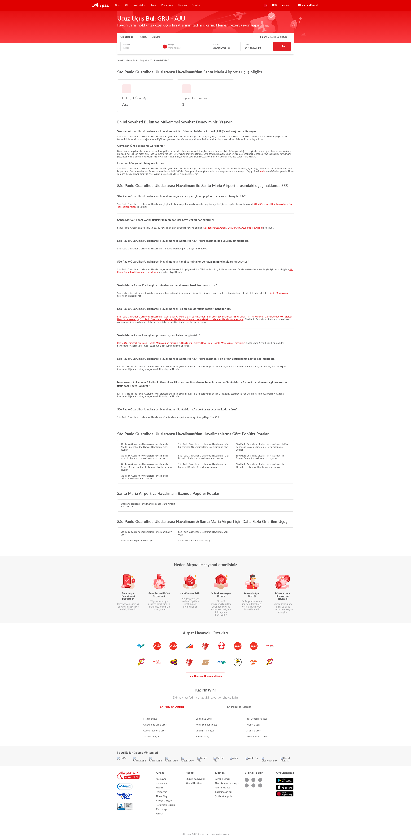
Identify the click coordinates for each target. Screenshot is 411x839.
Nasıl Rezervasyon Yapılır (227, 783)
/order (262, 171)
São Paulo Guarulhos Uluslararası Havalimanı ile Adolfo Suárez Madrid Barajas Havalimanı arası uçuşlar (144, 447)
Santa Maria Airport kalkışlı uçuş (137, 541)
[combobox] (142, 48)
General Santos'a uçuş (154, 731)
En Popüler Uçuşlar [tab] (172, 706)
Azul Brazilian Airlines (277, 204)
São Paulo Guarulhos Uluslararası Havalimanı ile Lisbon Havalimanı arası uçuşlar (144, 477)
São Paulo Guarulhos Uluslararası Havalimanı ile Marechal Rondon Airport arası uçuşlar (202, 465)
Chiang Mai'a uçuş (205, 731)
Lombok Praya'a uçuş (257, 737)
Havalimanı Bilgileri (165, 805)
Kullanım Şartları (223, 792)
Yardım (285, 5)
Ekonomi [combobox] (156, 37)
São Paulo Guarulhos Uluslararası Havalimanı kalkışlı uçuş (147, 533)
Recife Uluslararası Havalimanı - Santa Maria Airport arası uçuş (148, 343)
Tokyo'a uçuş (202, 737)
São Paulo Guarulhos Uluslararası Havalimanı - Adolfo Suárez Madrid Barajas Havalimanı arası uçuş (167, 317)
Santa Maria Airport (279, 293)
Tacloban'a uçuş (151, 737)
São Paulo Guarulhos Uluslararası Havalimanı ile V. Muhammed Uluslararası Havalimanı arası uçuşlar (203, 445)
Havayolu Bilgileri (164, 801)
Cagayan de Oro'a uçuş (155, 725)
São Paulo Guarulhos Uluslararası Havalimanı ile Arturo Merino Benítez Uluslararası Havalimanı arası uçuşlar (146, 467)
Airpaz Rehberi (222, 779)
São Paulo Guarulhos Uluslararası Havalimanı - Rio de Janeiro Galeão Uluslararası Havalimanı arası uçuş (192, 319)
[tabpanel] (205, 724)
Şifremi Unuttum (193, 783)
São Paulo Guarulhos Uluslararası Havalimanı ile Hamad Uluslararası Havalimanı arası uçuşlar (144, 457)
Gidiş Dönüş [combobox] (126, 37)
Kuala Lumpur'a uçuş (206, 725)
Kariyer (159, 814)
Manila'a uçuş (150, 719)
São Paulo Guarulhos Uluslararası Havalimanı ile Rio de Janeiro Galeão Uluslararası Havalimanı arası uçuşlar (262, 447)
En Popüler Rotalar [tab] (239, 706)
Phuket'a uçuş (253, 725)
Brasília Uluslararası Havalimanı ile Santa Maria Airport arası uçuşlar (148, 505)
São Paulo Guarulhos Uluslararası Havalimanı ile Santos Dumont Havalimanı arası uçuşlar (260, 457)
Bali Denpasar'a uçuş (256, 719)
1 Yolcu (143, 37)
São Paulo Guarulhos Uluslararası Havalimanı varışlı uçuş (203, 533)
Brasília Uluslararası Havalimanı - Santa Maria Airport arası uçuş (213, 343)
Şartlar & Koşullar (224, 796)
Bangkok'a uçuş (204, 719)
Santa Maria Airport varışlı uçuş (194, 541)
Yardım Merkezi (223, 788)
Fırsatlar (160, 788)
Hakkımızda (161, 783)
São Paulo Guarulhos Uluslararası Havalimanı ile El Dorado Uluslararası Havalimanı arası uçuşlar (203, 457)
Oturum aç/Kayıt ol (195, 779)
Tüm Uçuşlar (162, 809)
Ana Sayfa (161, 779)
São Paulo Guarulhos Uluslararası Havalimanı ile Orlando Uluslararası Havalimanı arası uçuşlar (260, 465)
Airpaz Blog (161, 796)
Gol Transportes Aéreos (214, 228)
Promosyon (161, 792)
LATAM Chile (258, 204)
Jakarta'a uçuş (253, 731)
